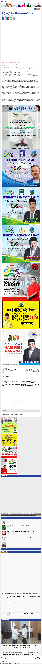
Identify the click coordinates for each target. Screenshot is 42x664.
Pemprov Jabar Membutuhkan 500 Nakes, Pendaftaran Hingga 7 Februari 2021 (22, 537)
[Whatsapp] (11, 18)
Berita (5, 16)
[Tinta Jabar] (4, 1)
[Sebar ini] (3, 18)
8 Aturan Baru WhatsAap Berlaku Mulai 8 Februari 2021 (18, 525)
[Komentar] (14, 18)
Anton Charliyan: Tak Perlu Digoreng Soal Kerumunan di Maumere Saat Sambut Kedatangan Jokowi (32, 370)
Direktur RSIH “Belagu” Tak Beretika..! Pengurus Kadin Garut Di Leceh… (18, 513)
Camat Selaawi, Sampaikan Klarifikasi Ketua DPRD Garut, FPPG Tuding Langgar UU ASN (16, 403)
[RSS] (39, 8)
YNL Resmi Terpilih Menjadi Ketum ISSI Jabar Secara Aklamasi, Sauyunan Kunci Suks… (20, 645)
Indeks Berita (14, 661)
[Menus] (40, 1)
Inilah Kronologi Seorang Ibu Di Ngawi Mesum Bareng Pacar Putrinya (20, 531)
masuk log (8, 414)
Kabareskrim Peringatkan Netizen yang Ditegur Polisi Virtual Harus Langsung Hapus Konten (30, 379)
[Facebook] (35, 8)
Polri (6, 16)
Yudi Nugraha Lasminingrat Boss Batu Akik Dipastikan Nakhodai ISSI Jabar (18, 647)
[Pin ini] (8, 18)
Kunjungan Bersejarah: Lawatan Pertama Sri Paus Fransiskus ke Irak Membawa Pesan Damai (35, 403)
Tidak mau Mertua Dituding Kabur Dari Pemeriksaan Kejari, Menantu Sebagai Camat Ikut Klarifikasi (25, 403)
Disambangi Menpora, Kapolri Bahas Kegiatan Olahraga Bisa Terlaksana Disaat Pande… (20, 652)
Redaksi (8, 661)
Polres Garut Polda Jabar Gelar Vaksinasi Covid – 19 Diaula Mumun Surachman (11, 369)
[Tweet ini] (6, 18)
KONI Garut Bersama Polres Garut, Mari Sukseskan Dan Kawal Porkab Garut (18, 654)
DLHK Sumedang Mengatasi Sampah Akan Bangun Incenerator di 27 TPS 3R (6, 403)
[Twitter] (37, 8)
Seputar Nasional (10, 16)
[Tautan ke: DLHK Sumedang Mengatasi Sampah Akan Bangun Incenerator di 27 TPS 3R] (21, 572)
